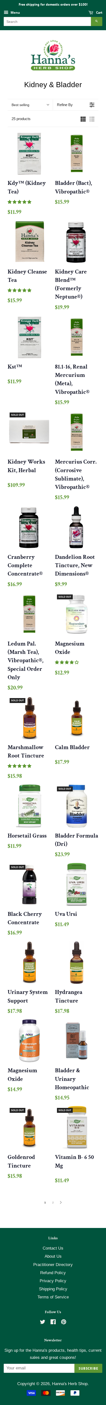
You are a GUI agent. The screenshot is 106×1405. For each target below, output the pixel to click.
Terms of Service (53, 1297)
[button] (20, 202)
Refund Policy (53, 1272)
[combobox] (47, 21)
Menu (15, 12)
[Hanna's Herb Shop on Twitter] (42, 1322)
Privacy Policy (53, 1281)
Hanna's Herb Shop (70, 1383)
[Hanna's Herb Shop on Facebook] (53, 1322)
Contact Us (53, 1248)
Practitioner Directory (53, 1264)
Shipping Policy (53, 1289)
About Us (53, 1256)
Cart (98, 12)
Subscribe (88, 1368)
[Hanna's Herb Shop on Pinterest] (63, 1322)
